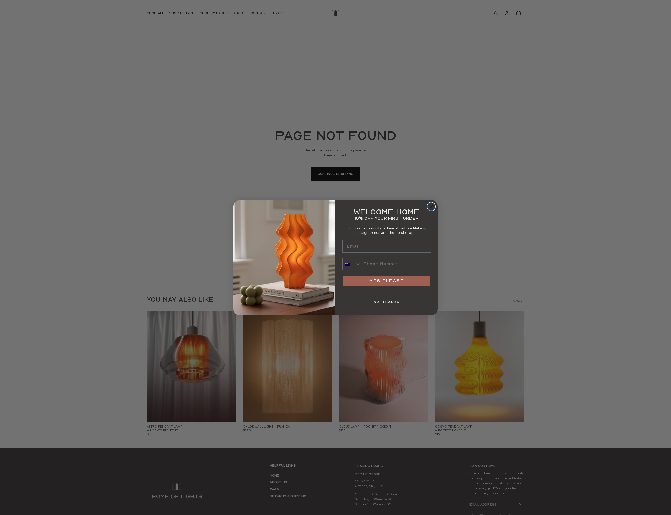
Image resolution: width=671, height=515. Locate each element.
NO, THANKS (387, 302)
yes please (387, 281)
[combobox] (352, 264)
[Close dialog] (431, 207)
